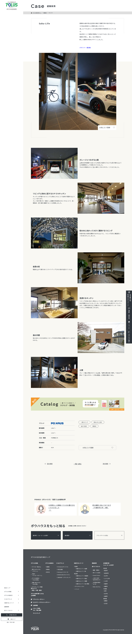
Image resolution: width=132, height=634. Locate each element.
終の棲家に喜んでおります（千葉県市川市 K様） (101, 506)
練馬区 (105, 601)
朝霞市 (105, 586)
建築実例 (6, 606)
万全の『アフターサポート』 (37, 574)
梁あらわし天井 (98, 422)
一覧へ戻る (77, 464)
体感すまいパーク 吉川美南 (82, 584)
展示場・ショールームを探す (40, 535)
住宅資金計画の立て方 (96, 583)
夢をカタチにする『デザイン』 (36, 570)
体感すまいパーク (78, 563)
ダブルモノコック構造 (37, 587)
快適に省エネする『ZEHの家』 (36, 583)
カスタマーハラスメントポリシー (41, 602)
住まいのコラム (96, 587)
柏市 (105, 591)
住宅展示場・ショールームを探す (108, 564)
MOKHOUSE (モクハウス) (63, 574)
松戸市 (105, 593)
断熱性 (48, 569)
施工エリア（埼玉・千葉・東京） (37, 589)
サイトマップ (36, 613)
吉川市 (105, 576)
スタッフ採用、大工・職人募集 (37, 609)
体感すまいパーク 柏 (81, 571)
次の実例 (105, 464)
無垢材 (94, 426)
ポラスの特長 (34, 563)
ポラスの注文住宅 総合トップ (40, 557)
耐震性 (48, 567)
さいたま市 (107, 578)
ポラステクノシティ (79, 586)
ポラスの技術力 (49, 563)
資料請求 (67, 535)
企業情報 (35, 605)
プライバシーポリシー (39, 599)
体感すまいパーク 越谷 (81, 578)
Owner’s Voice (96, 575)
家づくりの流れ (96, 572)
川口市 (105, 581)
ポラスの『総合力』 (36, 567)
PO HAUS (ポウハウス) (62, 567)
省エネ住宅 (84, 426)
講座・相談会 (129, 314)
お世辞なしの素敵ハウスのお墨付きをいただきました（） (62, 507)
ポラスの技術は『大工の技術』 (35, 579)
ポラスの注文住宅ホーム (37, 12)
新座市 (105, 584)
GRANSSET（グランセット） (64, 577)
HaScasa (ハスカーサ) (62, 572)
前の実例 (49, 464)
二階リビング (84, 422)
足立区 (105, 603)
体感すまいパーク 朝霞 (81, 581)
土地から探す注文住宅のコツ (96, 579)
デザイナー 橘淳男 (85, 48)
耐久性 (48, 572)
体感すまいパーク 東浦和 (82, 576)
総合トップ (7, 588)
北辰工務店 (60, 569)
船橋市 (105, 596)
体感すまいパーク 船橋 (81, 568)
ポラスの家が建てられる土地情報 (37, 594)
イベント (129, 326)
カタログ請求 (129, 338)
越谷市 (105, 570)
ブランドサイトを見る (102, 535)
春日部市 (106, 573)
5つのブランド (60, 563)
